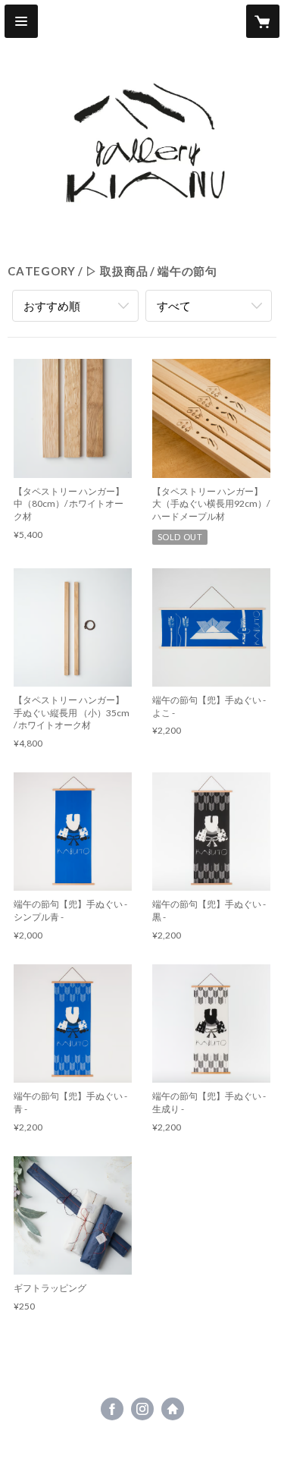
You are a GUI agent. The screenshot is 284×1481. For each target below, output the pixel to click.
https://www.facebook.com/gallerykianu (112, 1409)
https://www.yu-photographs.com (172, 1409)
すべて (174, 306)
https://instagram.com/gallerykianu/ (142, 1409)
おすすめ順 (51, 306)
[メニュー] (21, 21)
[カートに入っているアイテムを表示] (262, 21)
